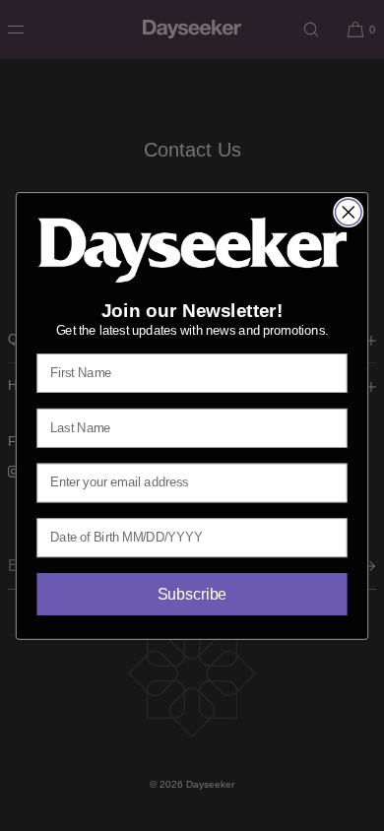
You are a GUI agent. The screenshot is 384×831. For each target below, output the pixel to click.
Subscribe (192, 594)
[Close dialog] (348, 211)
